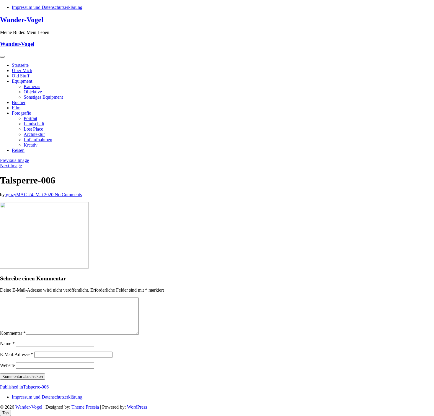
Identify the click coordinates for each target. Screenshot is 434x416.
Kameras (32, 86)
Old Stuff (20, 75)
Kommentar (13, 333)
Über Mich (22, 70)
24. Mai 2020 (41, 194)
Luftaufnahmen (38, 139)
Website (7, 365)
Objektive (33, 91)
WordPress (137, 407)
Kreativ (30, 144)
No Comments (68, 194)
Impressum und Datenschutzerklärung (47, 7)
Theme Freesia (85, 407)
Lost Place (33, 128)
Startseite (20, 65)
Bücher (18, 102)
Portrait (30, 118)
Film (16, 107)
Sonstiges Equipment (43, 97)
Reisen (18, 150)
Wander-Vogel (21, 20)
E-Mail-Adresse (16, 354)
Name (7, 343)
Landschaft (34, 123)
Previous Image (14, 160)
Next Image (11, 165)
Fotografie (21, 113)
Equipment (22, 81)
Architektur (34, 134)
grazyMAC (16, 194)
